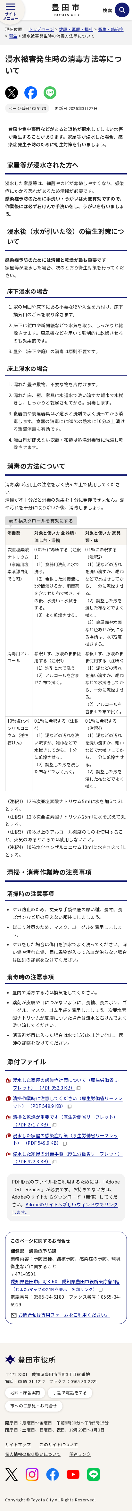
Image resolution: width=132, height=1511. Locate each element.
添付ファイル (26, 1061)
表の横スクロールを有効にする (41, 520)
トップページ (41, 29)
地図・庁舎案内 (25, 1392)
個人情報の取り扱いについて (33, 1454)
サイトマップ (18, 1444)
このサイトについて (58, 1444)
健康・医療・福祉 (76, 29)
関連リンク (80, 1454)
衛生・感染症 (111, 29)
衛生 (13, 36)
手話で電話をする (70, 1392)
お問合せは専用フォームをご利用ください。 (64, 1315)
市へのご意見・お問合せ (33, 1406)
